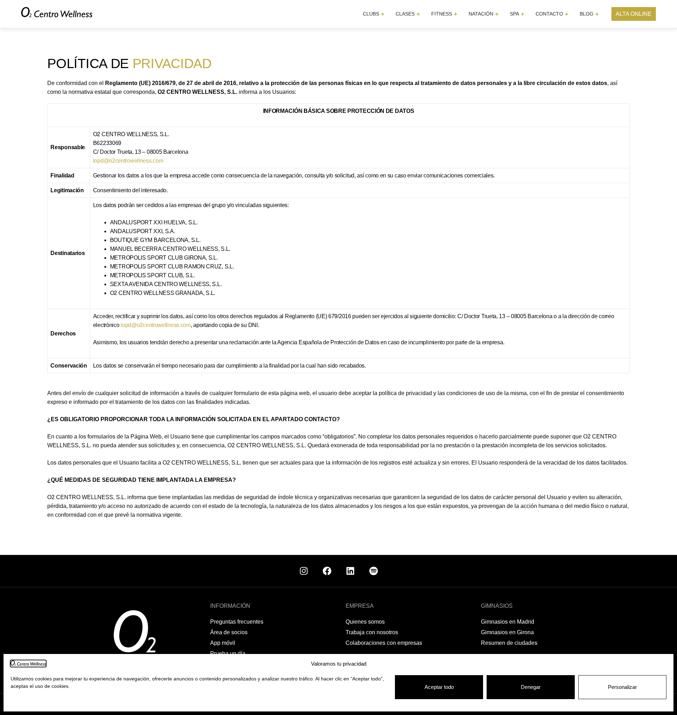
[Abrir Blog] (597, 14)
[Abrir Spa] (522, 14)
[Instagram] (303, 571)
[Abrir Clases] (418, 14)
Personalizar (622, 687)
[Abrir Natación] (497, 14)
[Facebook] (327, 571)
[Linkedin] (350, 571)
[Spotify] (373, 571)
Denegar (531, 687)
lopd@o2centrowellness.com (128, 161)
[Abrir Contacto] (566, 14)
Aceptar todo (439, 687)
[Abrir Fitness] (455, 14)
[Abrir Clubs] (382, 14)
